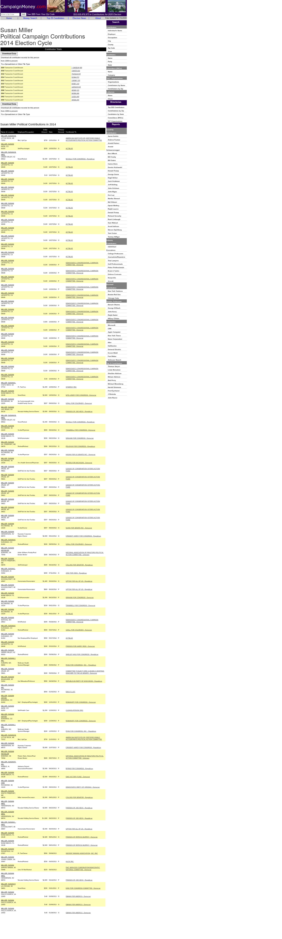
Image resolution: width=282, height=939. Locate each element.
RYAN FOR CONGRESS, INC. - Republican (81, 665)
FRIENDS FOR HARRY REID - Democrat (80, 646)
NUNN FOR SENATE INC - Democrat (79, 528)
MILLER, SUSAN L (8, 569)
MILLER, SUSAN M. (8, 136)
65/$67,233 (75, 84)
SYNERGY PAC (71, 387)
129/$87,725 (76, 80)
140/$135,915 (76, 87)
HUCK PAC (70, 861)
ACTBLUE (69, 148)
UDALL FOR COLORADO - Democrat (79, 403)
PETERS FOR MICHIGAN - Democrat (79, 463)
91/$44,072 (75, 77)
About (98, 18)
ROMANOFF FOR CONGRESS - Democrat (81, 702)
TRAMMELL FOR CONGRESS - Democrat (80, 430)
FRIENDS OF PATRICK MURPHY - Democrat (81, 837)
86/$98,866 (75, 93)
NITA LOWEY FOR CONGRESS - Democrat (81, 395)
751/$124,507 (76, 74)
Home (9, 18)
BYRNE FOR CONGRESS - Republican (79, 768)
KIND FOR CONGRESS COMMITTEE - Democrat (83, 888)
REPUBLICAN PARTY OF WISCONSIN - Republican (84, 681)
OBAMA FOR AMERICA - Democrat (78, 896)
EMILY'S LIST (70, 692)
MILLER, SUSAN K (8, 540)
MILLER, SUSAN (7, 144)
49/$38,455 (75, 100)
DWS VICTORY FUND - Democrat (78, 777)
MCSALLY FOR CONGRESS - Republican (80, 159)
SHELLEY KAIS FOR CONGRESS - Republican (82, 654)
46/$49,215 (75, 90)
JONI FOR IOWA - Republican (76, 573)
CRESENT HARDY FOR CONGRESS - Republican (83, 536)
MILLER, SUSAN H (8, 884)
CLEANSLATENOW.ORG (74, 710)
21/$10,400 (75, 97)
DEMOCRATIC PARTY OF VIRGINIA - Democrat (83, 787)
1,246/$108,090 (77, 67)
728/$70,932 (76, 71)
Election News (79, 18)
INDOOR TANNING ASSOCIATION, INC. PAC (82, 853)
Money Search (30, 18)
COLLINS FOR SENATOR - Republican (79, 565)
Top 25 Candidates (55, 18)
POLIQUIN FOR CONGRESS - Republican (80, 446)
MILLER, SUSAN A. (8, 383)
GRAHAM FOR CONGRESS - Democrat (80, 438)
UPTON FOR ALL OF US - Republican (79, 581)
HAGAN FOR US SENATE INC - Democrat (80, 454)
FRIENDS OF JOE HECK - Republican (79, 411)
